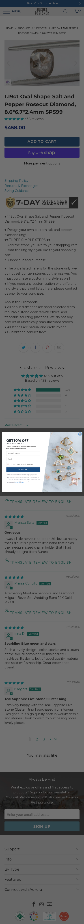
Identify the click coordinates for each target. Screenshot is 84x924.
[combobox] (9, 464)
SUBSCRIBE (23, 470)
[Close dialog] (80, 434)
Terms (22, 482)
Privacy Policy (17, 482)
